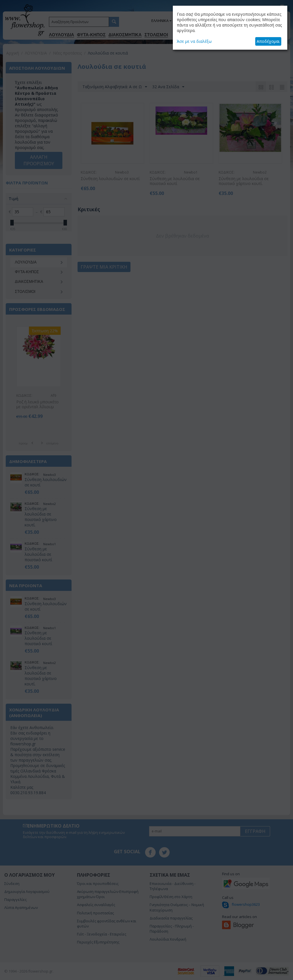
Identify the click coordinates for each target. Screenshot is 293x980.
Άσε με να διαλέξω (194, 41)
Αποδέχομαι (268, 41)
